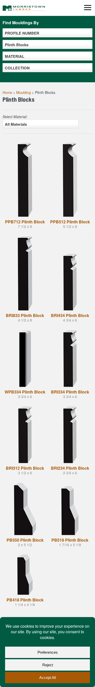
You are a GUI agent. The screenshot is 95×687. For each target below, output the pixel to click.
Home (7, 92)
